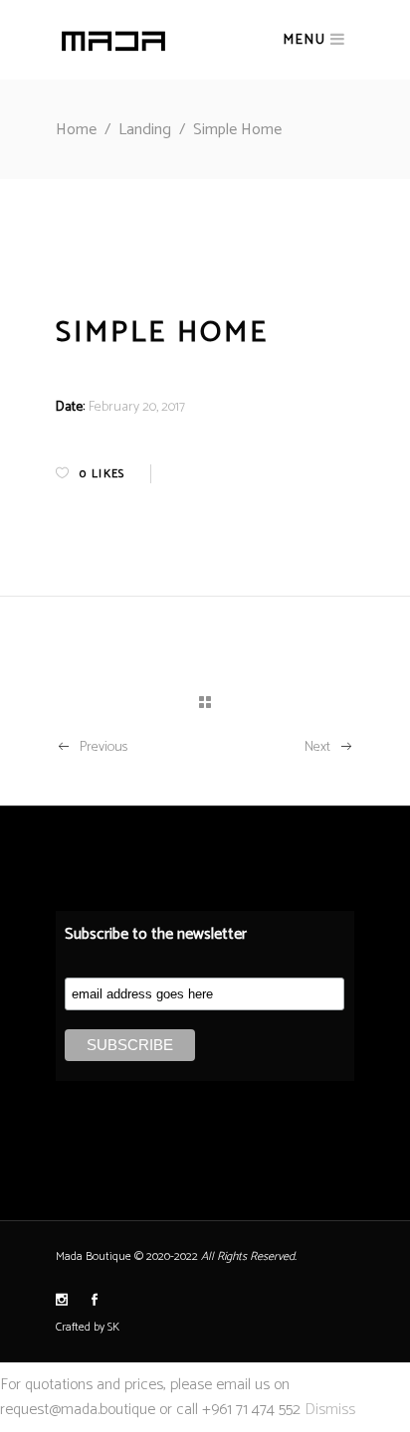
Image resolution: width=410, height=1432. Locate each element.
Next (317, 747)
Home (76, 129)
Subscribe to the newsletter (156, 934)
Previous (103, 747)
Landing (144, 129)
